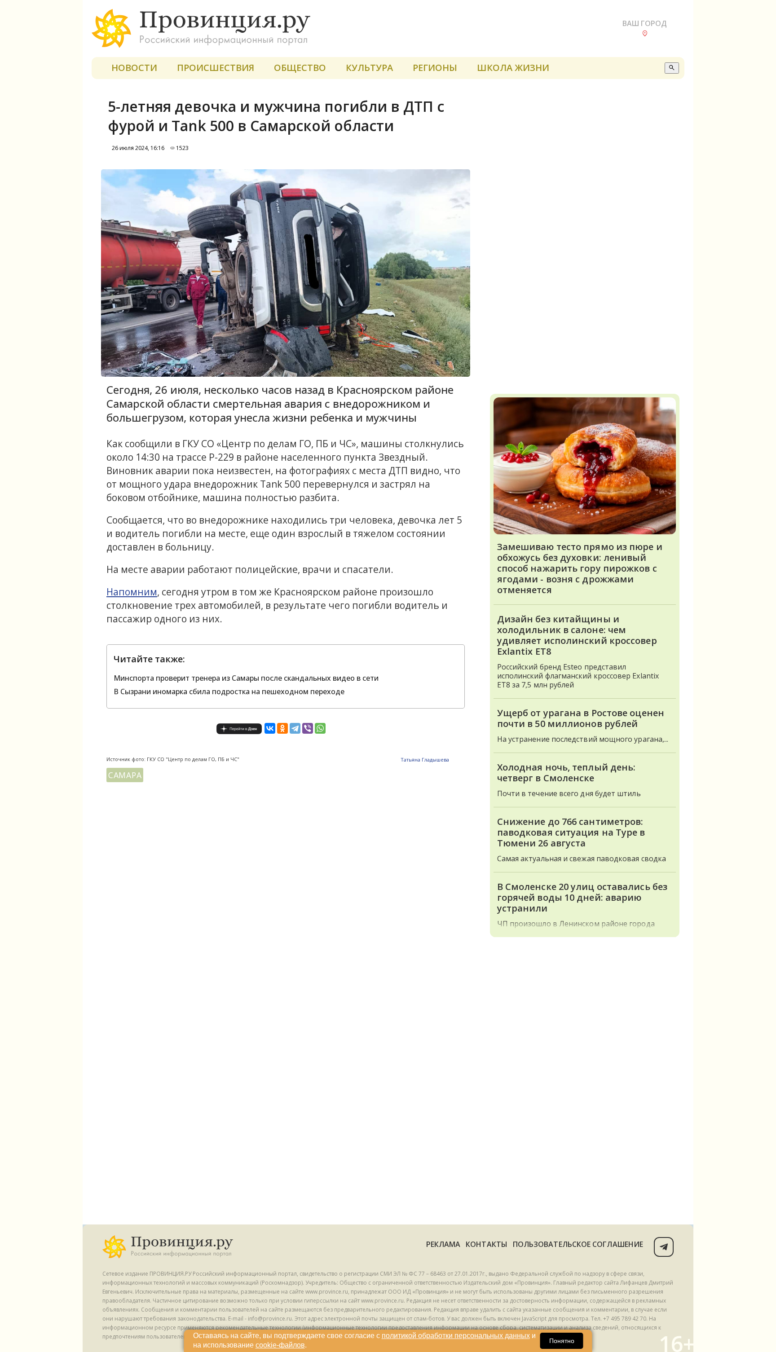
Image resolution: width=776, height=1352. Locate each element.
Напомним (131, 592)
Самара (124, 775)
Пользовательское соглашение (578, 1244)
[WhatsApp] (320, 728)
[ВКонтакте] (270, 728)
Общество (300, 68)
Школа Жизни (513, 68)
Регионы (435, 68)
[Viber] (307, 728)
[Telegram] (295, 728)
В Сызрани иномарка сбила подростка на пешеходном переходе (229, 691)
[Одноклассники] (282, 728)
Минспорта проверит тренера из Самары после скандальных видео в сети (246, 678)
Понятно (561, 1340)
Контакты (486, 1244)
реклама (443, 1244)
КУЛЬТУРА (369, 68)
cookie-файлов (280, 1345)
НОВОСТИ (134, 68)
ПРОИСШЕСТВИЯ (215, 68)
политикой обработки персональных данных (456, 1335)
